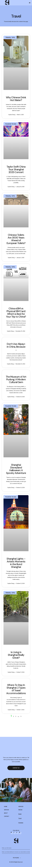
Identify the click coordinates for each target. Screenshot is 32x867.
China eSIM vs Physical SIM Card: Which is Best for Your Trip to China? (16, 312)
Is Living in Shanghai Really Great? (16, 655)
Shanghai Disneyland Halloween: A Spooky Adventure (16, 469)
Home (5, 806)
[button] (30, 3)
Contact (6, 816)
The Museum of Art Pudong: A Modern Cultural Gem (16, 379)
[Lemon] (15, 833)
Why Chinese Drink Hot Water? (16, 99)
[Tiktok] (17, 833)
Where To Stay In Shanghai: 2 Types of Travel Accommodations (16, 689)
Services (6, 809)
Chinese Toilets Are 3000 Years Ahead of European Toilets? (16, 239)
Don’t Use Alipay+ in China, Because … (16, 346)
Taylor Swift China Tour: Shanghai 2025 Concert (16, 169)
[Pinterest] (20, 833)
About (6, 813)
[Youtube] (12, 833)
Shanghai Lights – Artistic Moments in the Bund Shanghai (16, 563)
